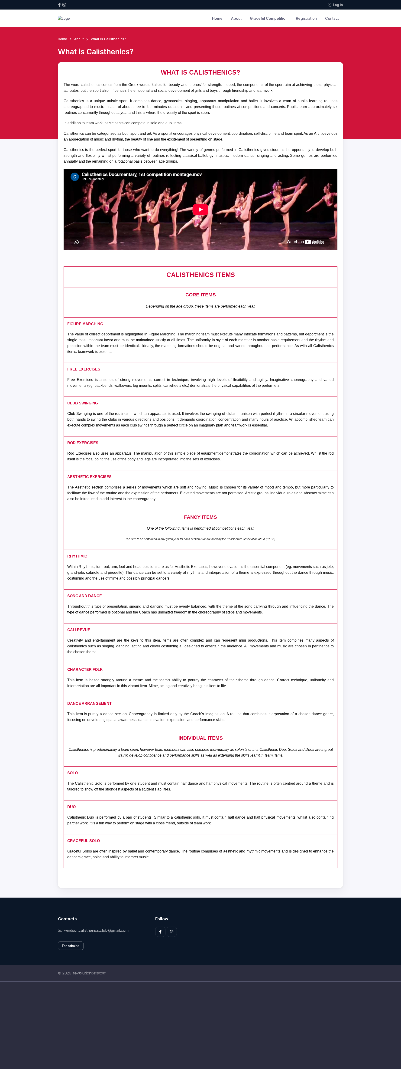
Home (217, 18)
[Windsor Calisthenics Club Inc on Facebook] (59, 4)
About (236, 18)
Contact (332, 18)
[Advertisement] (197, 1025)
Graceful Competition (269, 18)
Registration (306, 18)
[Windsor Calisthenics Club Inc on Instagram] (64, 4)
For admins (71, 946)
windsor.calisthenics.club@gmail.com (96, 930)
